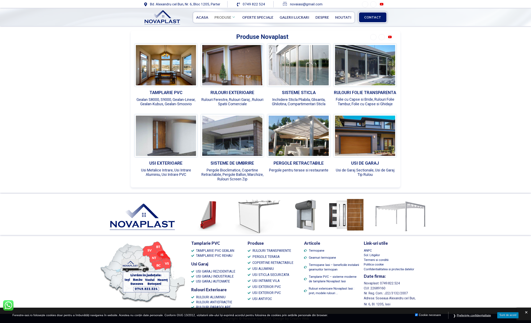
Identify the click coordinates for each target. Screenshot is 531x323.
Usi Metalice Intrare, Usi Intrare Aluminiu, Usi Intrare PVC (166, 172)
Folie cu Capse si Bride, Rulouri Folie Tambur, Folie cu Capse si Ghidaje (365, 101)
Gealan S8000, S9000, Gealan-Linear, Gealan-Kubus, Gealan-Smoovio (165, 101)
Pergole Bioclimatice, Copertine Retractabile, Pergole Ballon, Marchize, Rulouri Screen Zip (232, 174)
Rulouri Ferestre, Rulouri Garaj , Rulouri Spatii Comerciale (232, 101)
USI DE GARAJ (365, 163)
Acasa (202, 17)
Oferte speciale (257, 17)
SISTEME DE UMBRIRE (232, 163)
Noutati (343, 17)
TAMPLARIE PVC (166, 92)
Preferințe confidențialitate (474, 315)
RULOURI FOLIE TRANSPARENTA (365, 92)
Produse (222, 17)
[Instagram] (373, 4)
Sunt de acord (507, 315)
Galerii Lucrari (294, 17)
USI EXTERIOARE (166, 163)
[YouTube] (382, 4)
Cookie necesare (430, 315)
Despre (322, 17)
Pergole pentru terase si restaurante (298, 170)
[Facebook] (365, 4)
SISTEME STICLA (299, 92)
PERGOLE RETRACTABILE (299, 163)
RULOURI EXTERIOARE (232, 92)
